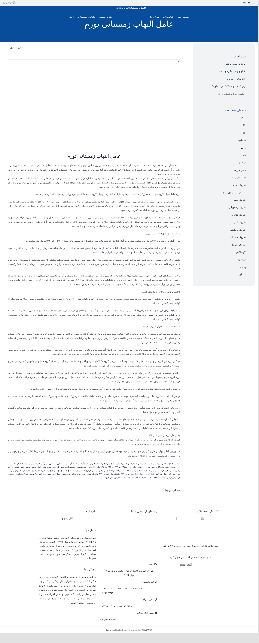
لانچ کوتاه (49, 470)
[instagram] (19, 2)
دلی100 (132, 467)
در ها (243, 147)
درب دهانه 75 (175, 467)
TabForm (109, 630)
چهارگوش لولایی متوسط (18, 474)
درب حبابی (14, 463)
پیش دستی (65, 474)
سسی (33, 467)
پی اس (73, 474)
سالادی (242, 162)
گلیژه (107, 477)
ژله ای (242, 274)
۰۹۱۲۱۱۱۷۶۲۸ (124, 606)
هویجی (88, 474)
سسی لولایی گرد (168, 470)
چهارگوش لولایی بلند (37, 474)
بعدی (12, 47)
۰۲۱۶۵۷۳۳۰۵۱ (137, 588)
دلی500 (96, 467)
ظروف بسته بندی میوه (234, 192)
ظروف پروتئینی (238, 230)
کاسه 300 (139, 477)
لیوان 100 (41, 470)
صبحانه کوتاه (116, 470)
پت (78, 474)
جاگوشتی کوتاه (67, 463)
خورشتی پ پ (34, 463)
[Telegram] (9, 2)
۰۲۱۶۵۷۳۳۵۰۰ (106, 588)
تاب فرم (134, 463)
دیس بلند (60, 467)
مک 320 (124, 474)
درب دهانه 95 (163, 467)
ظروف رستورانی (237, 207)
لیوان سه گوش (161, 474)
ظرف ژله (106, 470)
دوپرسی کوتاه (70, 467)
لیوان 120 (32, 470)
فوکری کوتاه (76, 470)
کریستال (113, 477)
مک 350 (117, 474)
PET (243, 118)
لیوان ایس (15, 470)
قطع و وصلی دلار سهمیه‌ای (232, 71)
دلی (244, 155)
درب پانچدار (141, 467)
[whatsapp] (25, 2)
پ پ (83, 474)
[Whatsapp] (200, 565)
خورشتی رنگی (47, 463)
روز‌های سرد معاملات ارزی (231, 93)
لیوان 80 (23, 470)
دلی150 (125, 467)
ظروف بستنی (239, 185)
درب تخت (24, 463)
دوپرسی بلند (82, 467)
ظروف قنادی (239, 215)
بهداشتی (150, 463)
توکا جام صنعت (103, 463)
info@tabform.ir (108, 619)
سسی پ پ (155, 470)
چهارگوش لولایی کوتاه (171, 477)
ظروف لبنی (240, 222)
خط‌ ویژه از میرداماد (235, 78)
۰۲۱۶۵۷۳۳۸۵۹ (106, 593)
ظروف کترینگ (238, 244)
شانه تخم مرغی (138, 470)
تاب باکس (142, 463)
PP (244, 125)
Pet (173, 463)
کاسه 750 (122, 477)
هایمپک (95, 474)
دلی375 (104, 467)
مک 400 (109, 474)
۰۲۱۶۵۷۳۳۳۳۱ (122, 588)
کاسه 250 (148, 477)
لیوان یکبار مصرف (135, 474)
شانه (148, 470)
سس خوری (240, 170)
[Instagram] (195, 565)
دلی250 (111, 467)
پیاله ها (242, 267)
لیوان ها (242, 259)
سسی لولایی (25, 467)
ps (179, 463)
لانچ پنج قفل (59, 470)
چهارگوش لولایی (53, 474)
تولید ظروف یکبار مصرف (120, 463)
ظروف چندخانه (238, 237)
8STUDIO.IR (147, 630)
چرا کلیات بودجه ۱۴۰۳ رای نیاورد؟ (228, 86)
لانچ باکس (241, 252)
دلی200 (118, 467)
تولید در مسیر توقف (235, 63)
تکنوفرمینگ (91, 463)
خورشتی (57, 463)
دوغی (90, 467)
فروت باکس (97, 470)
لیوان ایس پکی (174, 474)
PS (244, 133)
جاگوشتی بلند (80, 463)
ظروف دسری (239, 200)
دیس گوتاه (41, 467)
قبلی (20, 47)
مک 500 (102, 474)
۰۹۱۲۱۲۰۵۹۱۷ (107, 606)
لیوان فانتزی (149, 474)
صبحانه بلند (126, 470)
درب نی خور (152, 467)
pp (177, 463)
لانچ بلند (67, 470)
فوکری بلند (86, 470)
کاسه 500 (130, 477)
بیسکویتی (241, 140)
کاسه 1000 (157, 477)
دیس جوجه (51, 467)
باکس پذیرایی (160, 463)
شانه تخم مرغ (239, 177)
